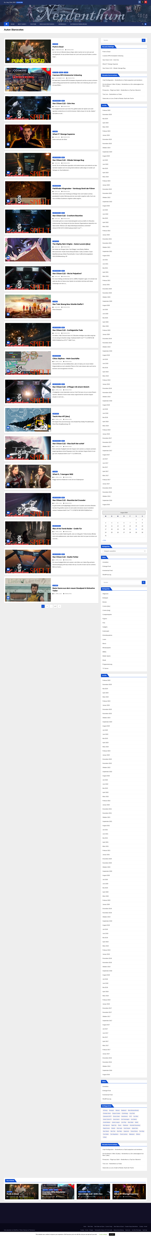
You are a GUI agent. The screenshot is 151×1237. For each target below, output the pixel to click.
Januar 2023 (106, 185)
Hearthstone (124, 1116)
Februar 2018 (106, 430)
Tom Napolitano (114, 1134)
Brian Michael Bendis (133, 1110)
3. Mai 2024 (57, 276)
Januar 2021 (106, 284)
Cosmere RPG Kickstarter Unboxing (67, 75)
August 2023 (106, 156)
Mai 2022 (105, 218)
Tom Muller (106, 1134)
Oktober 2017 (106, 446)
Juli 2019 (105, 359)
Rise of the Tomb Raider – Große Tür (67, 529)
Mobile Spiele (106, 656)
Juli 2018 (105, 409)
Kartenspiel (106, 631)
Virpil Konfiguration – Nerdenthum (112, 80)
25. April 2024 (58, 503)
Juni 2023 (105, 164)
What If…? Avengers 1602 (62, 474)
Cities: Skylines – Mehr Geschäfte (65, 358)
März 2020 (106, 326)
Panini (119, 1125)
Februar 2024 (106, 131)
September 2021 (107, 251)
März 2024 (106, 127)
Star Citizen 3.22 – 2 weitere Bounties (67, 216)
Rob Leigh (119, 1128)
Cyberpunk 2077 (107, 1116)
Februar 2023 (106, 181)
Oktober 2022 (106, 197)
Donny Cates (116, 1116)
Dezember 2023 (107, 139)
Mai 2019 (105, 367)
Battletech (123, 1110)
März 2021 (106, 276)
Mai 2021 (105, 268)
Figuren (66, 72)
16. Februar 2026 (59, 49)
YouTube (33, 24)
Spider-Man (135, 1128)
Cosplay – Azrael (143, 1226)
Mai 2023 (105, 168)
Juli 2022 (105, 210)
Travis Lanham (123, 1134)
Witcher (138, 1134)
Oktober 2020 (106, 297)
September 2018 (107, 401)
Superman (126, 1131)
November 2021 (107, 243)
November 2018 (107, 392)
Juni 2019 (105, 363)
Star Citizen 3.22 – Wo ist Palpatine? (67, 273)
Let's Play (123, 1122)
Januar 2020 (106, 334)
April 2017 (105, 471)
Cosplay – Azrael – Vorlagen (86, 1230)
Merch (104, 643)
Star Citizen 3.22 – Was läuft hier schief (68, 444)
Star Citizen (106, 1131)
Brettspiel (55, 72)
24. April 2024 (58, 531)
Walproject (131, 1134)
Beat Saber (22, 24)
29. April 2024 (58, 389)
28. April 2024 (58, 419)
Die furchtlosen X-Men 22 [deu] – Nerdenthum (116, 84)
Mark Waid (130, 1122)
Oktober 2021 (106, 247)
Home (12, 24)
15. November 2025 (59, 78)
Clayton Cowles (116, 1113)
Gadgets (105, 627)
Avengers (111, 1110)
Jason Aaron (116, 1119)
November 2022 (107, 193)
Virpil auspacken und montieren (133, 80)
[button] (142, 24)
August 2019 (106, 355)
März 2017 (106, 475)
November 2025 (107, 114)
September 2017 (107, 450)
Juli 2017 (105, 459)
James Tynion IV (107, 1119)
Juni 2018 (105, 413)
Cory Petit (132, 1113)
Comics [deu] (55, 241)
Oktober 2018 (106, 396)
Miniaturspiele (107, 647)
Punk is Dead (57, 47)
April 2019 (105, 371)
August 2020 (106, 305)
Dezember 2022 (107, 189)
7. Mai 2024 (57, 163)
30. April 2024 (58, 361)
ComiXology (125, 1113)
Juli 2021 (105, 259)
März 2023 (106, 176)
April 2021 (105, 272)
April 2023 (105, 172)
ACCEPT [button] (112, 1234)
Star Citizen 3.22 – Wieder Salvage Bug (68, 160)
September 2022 (107, 201)
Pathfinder (125, 1125)
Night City (114, 1125)
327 (55, 606)
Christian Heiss (107, 1113)
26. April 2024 (58, 477)
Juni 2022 (105, 214)
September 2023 (107, 152)
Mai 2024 (105, 118)
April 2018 (105, 421)
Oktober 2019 (106, 347)
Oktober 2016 (106, 496)
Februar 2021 (106, 280)
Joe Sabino (134, 1119)
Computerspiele (56, 100)
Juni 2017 (105, 463)
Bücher (61, 72)
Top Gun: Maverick (135, 90)
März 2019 (106, 376)
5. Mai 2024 (57, 218)
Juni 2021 (105, 264)
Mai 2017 (105, 467)
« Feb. (104, 540)
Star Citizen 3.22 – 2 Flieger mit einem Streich (70, 387)
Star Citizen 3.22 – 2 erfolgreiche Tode (67, 330)
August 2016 (106, 504)
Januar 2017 (106, 483)
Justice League (116, 1122)
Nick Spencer (106, 1125)
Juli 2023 (105, 160)
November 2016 (107, 492)
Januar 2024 (106, 135)
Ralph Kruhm (106, 1128)
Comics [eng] (106, 610)
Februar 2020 (106, 330)
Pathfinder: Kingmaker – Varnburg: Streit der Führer (73, 188)
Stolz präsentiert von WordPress (11, 1230)
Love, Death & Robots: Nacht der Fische (122, 98)
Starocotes (70, 49)
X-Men (104, 1137)
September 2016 (107, 500)
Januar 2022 (106, 235)
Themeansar (32, 1230)
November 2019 (107, 342)
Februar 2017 (106, 479)
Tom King (141, 1131)
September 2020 (107, 301)
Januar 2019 (106, 384)
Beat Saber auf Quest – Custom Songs (103, 1226)
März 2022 (106, 226)
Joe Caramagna (125, 1119)
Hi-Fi (130, 1116)
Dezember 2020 (107, 288)
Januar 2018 (106, 434)
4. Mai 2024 (57, 247)
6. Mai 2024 (57, 191)
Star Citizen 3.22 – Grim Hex (63, 103)
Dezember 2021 (107, 239)
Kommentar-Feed (108, 570)
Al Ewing (105, 1110)
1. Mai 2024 (57, 333)
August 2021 (106, 255)
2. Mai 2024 (57, 307)
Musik (104, 660)
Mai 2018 (105, 417)
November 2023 (107, 143)
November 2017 (107, 442)
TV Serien (55, 131)
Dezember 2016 (107, 488)
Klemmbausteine (107, 635)
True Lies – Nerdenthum (109, 94)
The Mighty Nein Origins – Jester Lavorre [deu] (71, 244)
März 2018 (106, 425)
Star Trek (113, 1131)
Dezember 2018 (107, 388)
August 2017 (106, 454)
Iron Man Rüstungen (47, 24)
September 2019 (107, 351)
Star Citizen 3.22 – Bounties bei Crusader (68, 500)
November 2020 (107, 293)
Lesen (104, 639)
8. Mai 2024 (57, 137)
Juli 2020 (105, 309)
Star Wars (119, 1131)
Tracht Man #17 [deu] (61, 416)
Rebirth (113, 1128)
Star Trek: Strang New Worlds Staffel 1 (68, 304)
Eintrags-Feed (107, 566)
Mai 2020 (105, 318)
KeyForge (145, 1230)
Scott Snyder (127, 1128)
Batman (118, 1110)
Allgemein (55, 585)
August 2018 (106, 405)
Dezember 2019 (107, 338)
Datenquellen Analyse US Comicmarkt (103, 1230)
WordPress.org (107, 574)
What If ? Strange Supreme (63, 134)
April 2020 (105, 322)
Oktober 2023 (106, 147)
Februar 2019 (106, 380)
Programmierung (107, 664)
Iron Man (136, 1116)
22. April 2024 (58, 593)
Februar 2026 (106, 110)
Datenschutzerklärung (78, 24)
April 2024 (105, 122)
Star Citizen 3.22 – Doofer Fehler (65, 557)
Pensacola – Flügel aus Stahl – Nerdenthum (115, 90)
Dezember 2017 (107, 438)
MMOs (63, 100)
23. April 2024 (58, 560)
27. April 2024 (58, 446)
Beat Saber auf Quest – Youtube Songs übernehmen (126, 1226)
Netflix (136, 1122)
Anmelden (105, 562)
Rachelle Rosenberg (135, 1125)
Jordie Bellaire (106, 1122)
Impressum (62, 24)
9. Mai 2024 (57, 106)
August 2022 (106, 205)
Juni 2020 (105, 313)
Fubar (120, 94)
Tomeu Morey (134, 1131)
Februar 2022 (106, 230)
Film (104, 622)
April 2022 (105, 222)
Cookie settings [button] (103, 1234)
